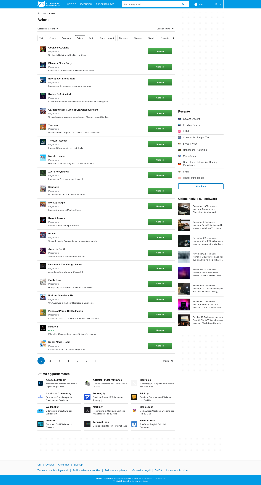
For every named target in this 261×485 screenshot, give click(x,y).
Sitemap (78, 464)
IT (216, 4)
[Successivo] (172, 38)
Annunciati (63, 464)
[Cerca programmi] (183, 4)
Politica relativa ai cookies (86, 470)
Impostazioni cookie (177, 470)
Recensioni (85, 4)
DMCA (158, 470)
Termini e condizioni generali (52, 470)
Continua (201, 186)
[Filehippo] (48, 4)
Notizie (71, 4)
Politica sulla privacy (116, 470)
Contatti (49, 464)
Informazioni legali (141, 470)
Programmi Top (105, 4)
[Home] (38, 13)
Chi (39, 464)
